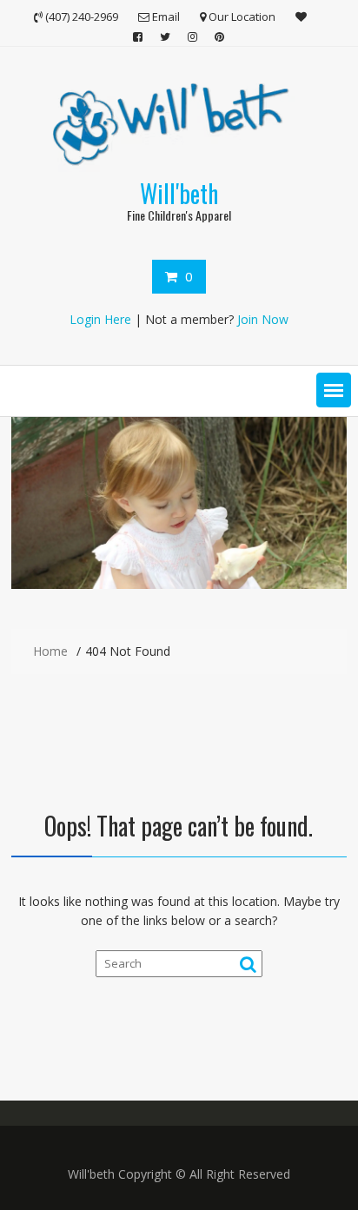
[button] (333, 390)
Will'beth (179, 193)
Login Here (100, 319)
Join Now (262, 319)
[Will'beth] (179, 584)
